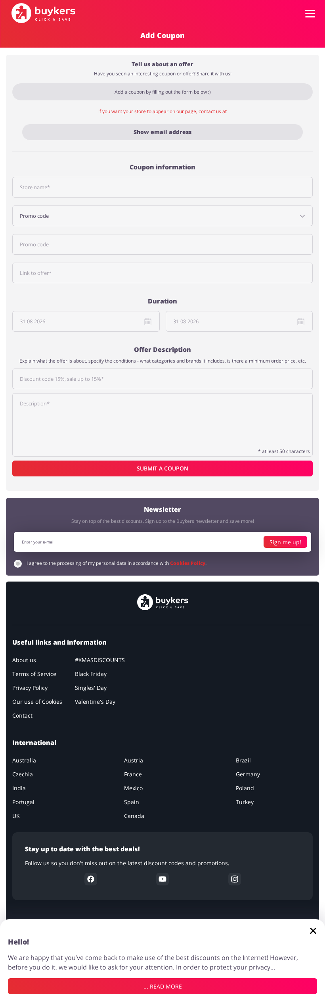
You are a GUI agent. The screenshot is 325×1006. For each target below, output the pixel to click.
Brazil (243, 760)
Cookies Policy (187, 563)
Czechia (22, 774)
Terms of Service (34, 674)
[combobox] (162, 215)
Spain (131, 802)
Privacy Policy (30, 687)
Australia (24, 760)
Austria (133, 760)
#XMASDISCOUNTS (100, 660)
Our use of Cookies (37, 701)
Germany (248, 774)
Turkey (245, 802)
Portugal (23, 802)
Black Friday (91, 674)
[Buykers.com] (43, 13)
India (19, 788)
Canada (134, 816)
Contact (22, 715)
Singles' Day (91, 687)
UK (16, 816)
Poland (245, 788)
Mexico (133, 788)
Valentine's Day (95, 701)
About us (24, 660)
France (133, 774)
